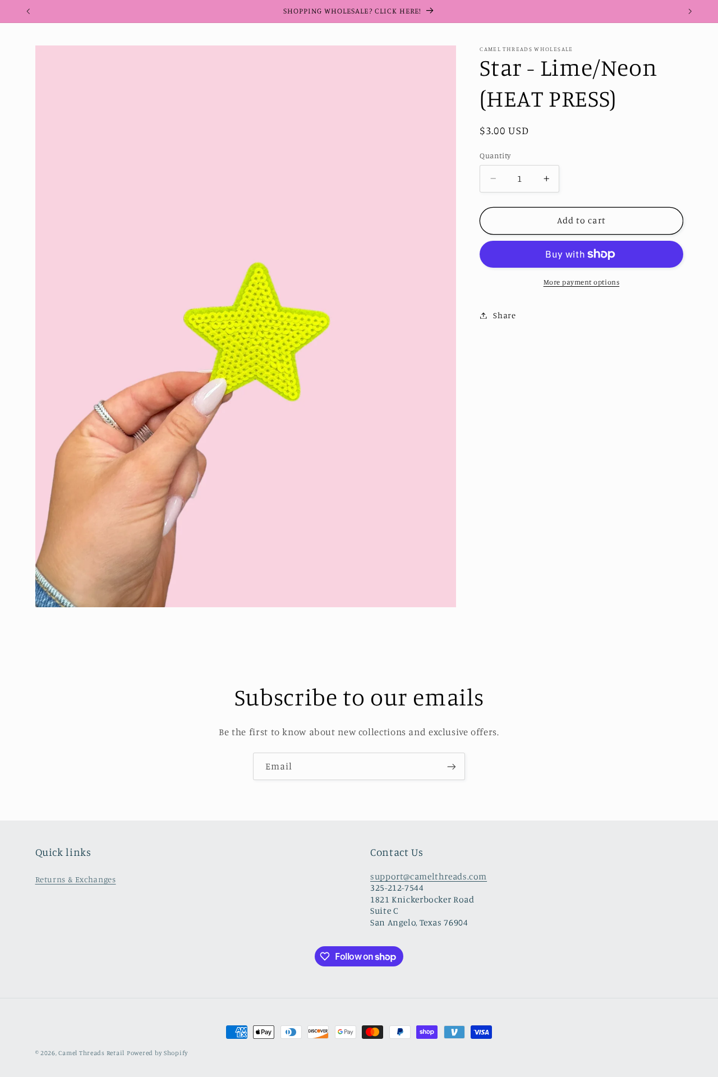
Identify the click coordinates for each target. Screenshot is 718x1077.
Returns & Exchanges (75, 879)
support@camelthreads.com (428, 876)
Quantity (495, 155)
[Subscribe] (451, 766)
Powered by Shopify (157, 1053)
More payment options (582, 282)
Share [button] (504, 315)
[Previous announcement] (28, 11)
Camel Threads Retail (91, 1053)
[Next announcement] (690, 11)
